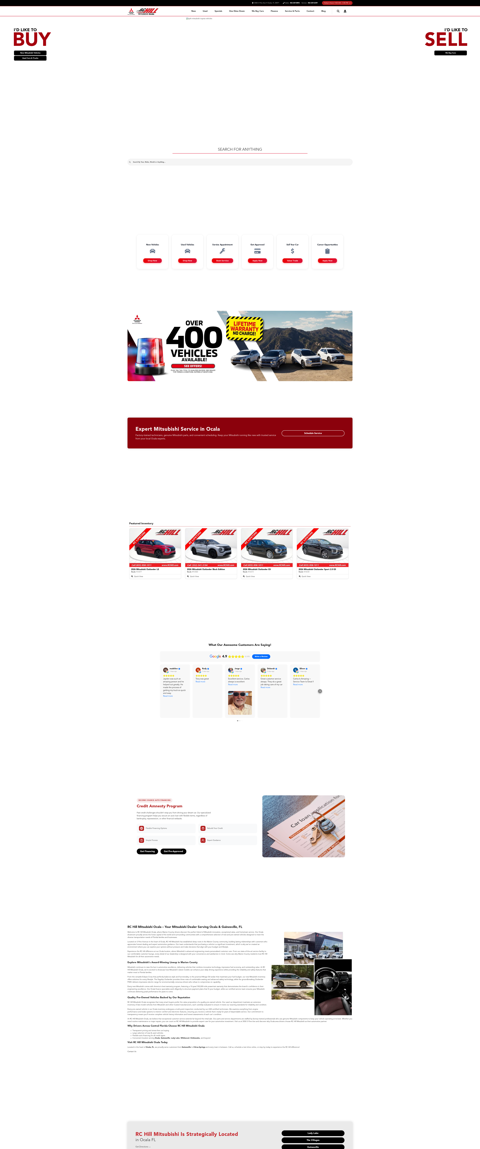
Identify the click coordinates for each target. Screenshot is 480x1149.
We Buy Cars (258, 11)
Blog (323, 11)
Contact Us (132, 1051)
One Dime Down (237, 11)
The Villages (313, 1140)
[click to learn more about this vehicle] (155, 547)
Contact (310, 11)
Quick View (138, 576)
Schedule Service (313, 433)
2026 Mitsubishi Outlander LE (145, 570)
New (193, 11)
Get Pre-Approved (173, 851)
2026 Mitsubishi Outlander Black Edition (206, 570)
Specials (218, 11)
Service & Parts (292, 11)
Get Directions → (143, 1147)
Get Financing (147, 851)
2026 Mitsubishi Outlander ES (257, 570)
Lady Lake (313, 1133)
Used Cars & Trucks (30, 58)
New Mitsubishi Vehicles (30, 53)
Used (205, 11)
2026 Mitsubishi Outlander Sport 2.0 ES (317, 570)
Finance (274, 11)
